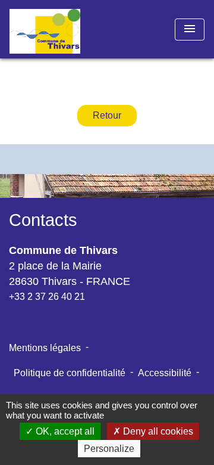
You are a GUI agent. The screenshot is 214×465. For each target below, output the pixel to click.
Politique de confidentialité (69, 373)
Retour (107, 115)
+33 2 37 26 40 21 (47, 297)
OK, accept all (64, 431)
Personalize (109, 449)
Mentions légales (45, 348)
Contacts (43, 220)
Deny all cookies (157, 431)
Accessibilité (164, 373)
